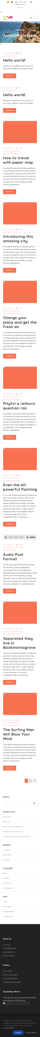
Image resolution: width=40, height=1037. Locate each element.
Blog (7, 151)
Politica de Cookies (10, 975)
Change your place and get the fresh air (20, 322)
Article (8, 399)
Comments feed (8, 911)
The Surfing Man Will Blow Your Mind (18, 734)
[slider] (33, 537)
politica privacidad (10, 978)
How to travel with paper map (18, 160)
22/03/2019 (9, 88)
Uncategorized (10, 56)
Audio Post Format (13, 556)
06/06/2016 (9, 148)
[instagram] (21, 7)
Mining (12, 153)
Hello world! (14, 60)
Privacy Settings (31, 1032)
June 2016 (6, 860)
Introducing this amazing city (18, 238)
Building (8, 725)
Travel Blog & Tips (9, 948)
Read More (9, 76)
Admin (20, 53)
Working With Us (9, 952)
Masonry (9, 232)
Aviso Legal (7, 971)
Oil (34, 232)
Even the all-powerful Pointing (20, 487)
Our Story (6, 945)
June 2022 (6, 850)
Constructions (15, 399)
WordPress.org (8, 916)
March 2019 (7, 855)
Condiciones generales (11, 982)
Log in (5, 901)
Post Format (10, 547)
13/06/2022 (9, 53)
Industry (29, 232)
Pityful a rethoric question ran (19, 405)
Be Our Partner (8, 956)
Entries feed (7, 906)
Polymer (18, 153)
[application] (20, 537)
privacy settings (9, 1028)
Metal (7, 153)
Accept (18, 1032)
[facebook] (18, 7)
